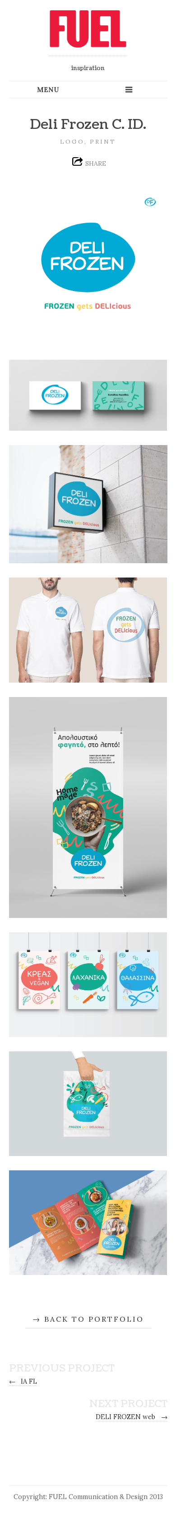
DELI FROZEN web (131, 1417)
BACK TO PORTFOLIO (94, 1319)
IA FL (23, 1381)
